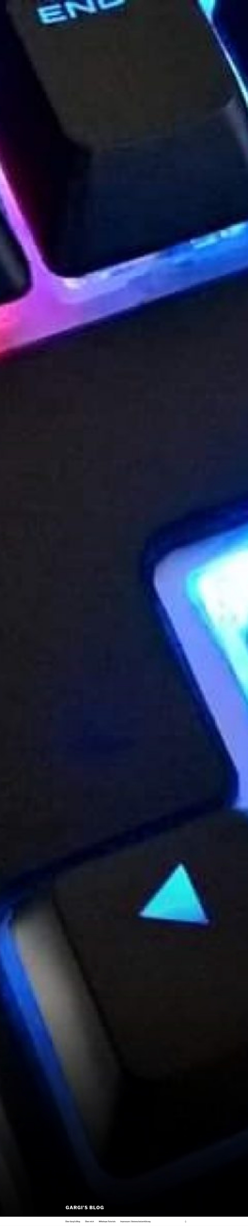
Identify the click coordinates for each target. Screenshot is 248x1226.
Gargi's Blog (85, 1207)
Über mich (89, 1221)
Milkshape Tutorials (107, 1221)
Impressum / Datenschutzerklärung (135, 1221)
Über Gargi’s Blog (72, 1221)
